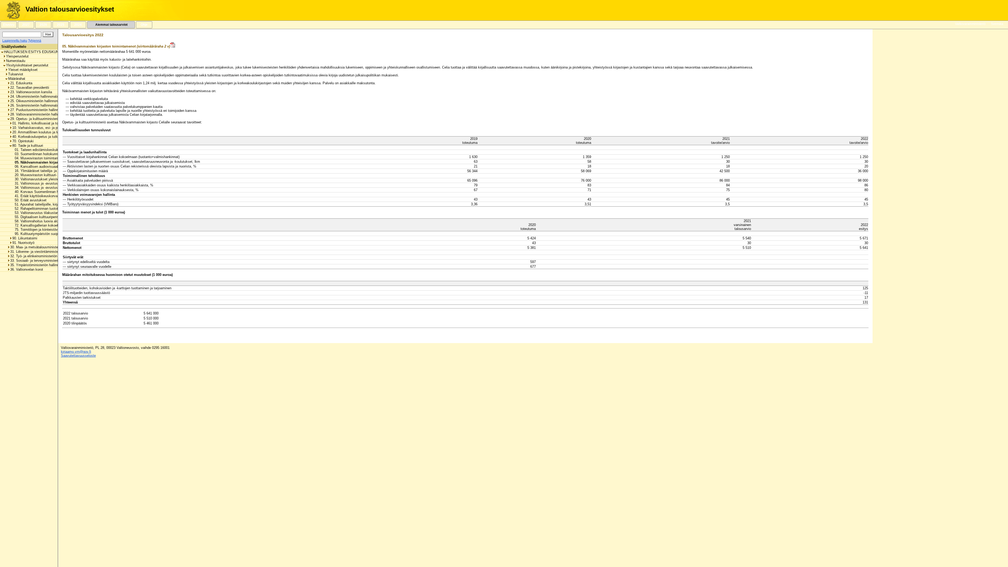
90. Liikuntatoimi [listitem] (24, 238)
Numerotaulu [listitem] (15, 61)
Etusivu (8, 25)
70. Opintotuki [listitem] (23, 141)
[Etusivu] (11, 10)
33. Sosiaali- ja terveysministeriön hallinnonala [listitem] (45, 260)
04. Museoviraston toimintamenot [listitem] (38, 158)
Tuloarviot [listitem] (15, 74)
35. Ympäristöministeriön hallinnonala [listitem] (38, 265)
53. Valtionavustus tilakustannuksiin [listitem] (40, 213)
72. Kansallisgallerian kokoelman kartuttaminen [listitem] (49, 225)
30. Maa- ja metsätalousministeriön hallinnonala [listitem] (46, 247)
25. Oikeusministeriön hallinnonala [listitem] (36, 101)
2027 (26, 25)
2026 (43, 25)
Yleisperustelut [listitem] (17, 56)
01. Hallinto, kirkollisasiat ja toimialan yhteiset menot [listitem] (52, 123)
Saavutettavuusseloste (78, 356)
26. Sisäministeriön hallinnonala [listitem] (34, 105)
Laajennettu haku (14, 41)
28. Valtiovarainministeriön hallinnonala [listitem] (39, 114)
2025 (60, 25)
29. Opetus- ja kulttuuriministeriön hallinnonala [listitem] (45, 119)
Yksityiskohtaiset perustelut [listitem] (27, 65)
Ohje (144, 25)
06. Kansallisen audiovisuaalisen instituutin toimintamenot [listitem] (57, 167)
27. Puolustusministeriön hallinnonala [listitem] (38, 110)
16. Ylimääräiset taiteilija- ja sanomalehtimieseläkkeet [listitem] (54, 171)
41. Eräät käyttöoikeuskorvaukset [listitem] (39, 196)
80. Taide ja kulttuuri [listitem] (27, 146)
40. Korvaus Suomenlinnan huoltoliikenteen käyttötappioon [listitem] (58, 192)
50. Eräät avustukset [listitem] (29, 200)
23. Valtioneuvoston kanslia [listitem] (31, 92)
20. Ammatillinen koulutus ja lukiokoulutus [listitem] (44, 132)
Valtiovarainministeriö (970, 24)
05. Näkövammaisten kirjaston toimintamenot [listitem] (50, 162)
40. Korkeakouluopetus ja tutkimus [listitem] (38, 137)
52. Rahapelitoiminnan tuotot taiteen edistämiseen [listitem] (51, 209)
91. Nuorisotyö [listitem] (23, 243)
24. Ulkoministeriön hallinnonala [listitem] (34, 96)
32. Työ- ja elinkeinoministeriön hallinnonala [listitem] (43, 256)
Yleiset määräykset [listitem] (23, 70)
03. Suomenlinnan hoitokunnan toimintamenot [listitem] (48, 154)
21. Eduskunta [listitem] (21, 83)
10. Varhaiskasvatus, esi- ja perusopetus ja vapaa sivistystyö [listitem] (59, 128)
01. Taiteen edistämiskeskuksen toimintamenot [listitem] (49, 150)
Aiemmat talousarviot (111, 25)
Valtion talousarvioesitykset (69, 9)
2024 (78, 25)
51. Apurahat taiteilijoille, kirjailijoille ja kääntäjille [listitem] (50, 204)
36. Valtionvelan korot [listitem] (26, 269)
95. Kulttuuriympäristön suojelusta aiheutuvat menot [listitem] (53, 234)
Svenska (997, 24)
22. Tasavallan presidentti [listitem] (29, 88)
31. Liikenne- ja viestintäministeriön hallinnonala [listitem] (46, 252)
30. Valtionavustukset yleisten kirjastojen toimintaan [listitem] (53, 179)
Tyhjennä (34, 41)
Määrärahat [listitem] (16, 79)
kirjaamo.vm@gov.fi (76, 352)
